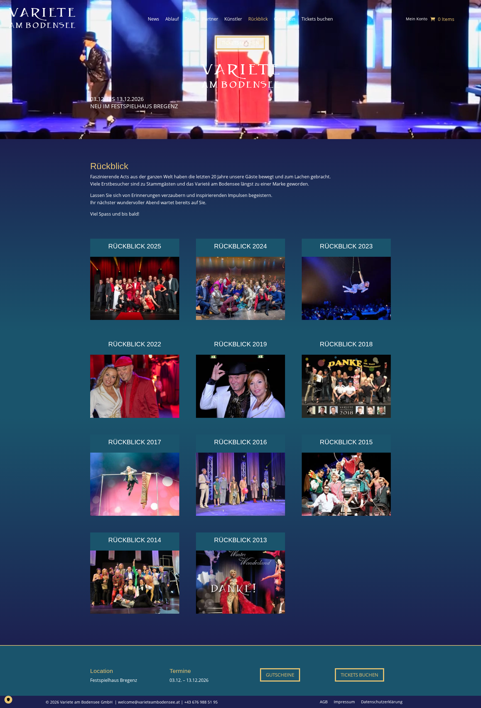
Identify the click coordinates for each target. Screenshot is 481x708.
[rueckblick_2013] (240, 612)
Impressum (344, 702)
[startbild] (346, 416)
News (153, 19)
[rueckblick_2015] (346, 514)
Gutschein (284, 19)
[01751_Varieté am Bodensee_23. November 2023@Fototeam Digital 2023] (346, 318)
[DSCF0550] (240, 416)
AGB (324, 702)
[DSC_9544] (240, 514)
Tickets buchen (317, 19)
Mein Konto (416, 19)
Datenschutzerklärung (382, 702)
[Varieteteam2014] (134, 612)
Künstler (233, 19)
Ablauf (172, 19)
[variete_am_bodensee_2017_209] (134, 514)
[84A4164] (134, 416)
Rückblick (258, 19)
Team (190, 19)
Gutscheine (280, 675)
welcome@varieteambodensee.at (149, 702)
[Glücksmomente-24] (240, 318)
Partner (210, 19)
